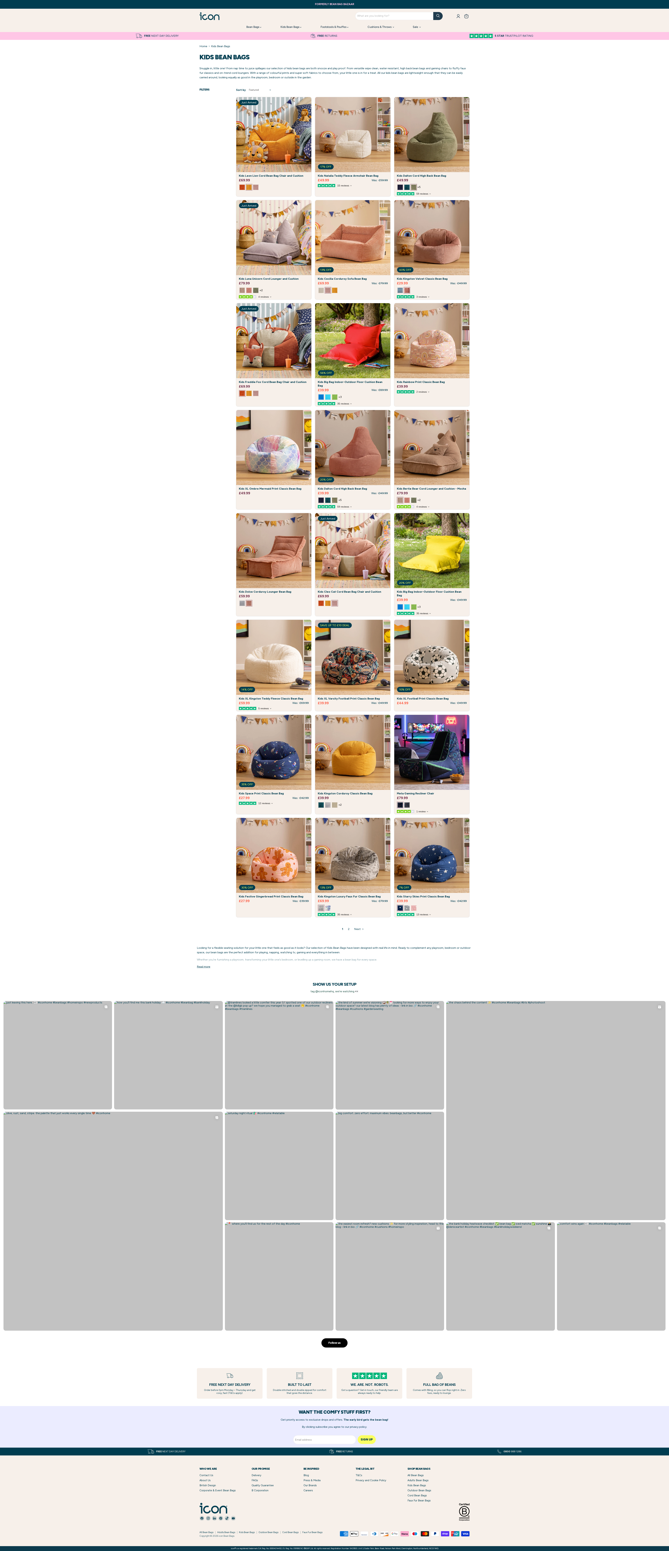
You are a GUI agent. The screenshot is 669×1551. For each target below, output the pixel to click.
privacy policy (358, 1426)
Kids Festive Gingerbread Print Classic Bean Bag (271, 896)
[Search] (438, 16)
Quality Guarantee (263, 1485)
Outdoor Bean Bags (419, 1490)
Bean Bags (253, 27)
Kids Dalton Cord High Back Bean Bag (421, 175)
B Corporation (260, 1490)
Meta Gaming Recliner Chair (415, 793)
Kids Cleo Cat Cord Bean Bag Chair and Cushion (349, 591)
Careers (308, 1490)
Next (357, 929)
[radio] (242, 187)
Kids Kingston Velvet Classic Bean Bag (422, 278)
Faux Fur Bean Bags (419, 1500)
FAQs (255, 1480)
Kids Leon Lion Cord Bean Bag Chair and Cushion (271, 175)
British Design (207, 1485)
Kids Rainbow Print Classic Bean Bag (421, 382)
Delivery (256, 1475)
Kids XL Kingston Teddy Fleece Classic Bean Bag (271, 698)
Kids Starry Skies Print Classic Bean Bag (423, 896)
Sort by (241, 90)
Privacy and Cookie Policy (371, 1480)
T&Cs (359, 1475)
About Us (205, 1480)
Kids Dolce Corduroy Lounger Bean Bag (265, 591)
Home (203, 46)
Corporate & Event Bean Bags (217, 1490)
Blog (306, 1475)
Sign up (367, 1439)
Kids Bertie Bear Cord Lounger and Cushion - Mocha (431, 488)
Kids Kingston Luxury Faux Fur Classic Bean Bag (349, 896)
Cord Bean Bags (417, 1495)
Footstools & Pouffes (334, 27)
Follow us (334, 1342)
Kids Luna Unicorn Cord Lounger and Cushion (269, 278)
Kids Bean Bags (290, 27)
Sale (416, 27)
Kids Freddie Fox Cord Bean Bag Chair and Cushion (272, 382)
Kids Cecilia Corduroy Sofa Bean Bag (342, 278)
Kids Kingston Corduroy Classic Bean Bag (345, 793)
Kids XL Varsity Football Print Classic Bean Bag (349, 698)
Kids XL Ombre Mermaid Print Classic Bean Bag (270, 488)
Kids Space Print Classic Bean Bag (261, 793)
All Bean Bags (415, 1475)
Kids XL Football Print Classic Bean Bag (423, 698)
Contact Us (206, 1475)
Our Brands (310, 1485)
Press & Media (312, 1480)
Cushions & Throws (380, 27)
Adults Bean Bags (418, 1480)
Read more (203, 966)
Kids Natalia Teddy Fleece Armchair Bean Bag (348, 175)
